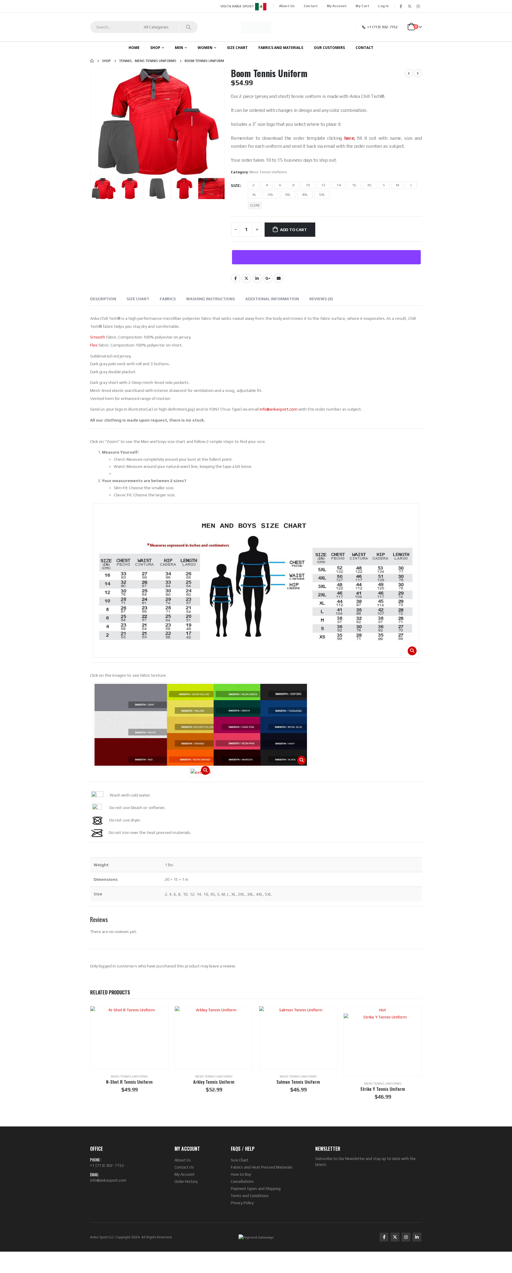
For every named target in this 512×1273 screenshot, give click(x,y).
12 (323, 185)
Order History (186, 1181)
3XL (288, 195)
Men (179, 47)
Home (134, 47)
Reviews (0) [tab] (321, 299)
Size (235, 185)
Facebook (235, 278)
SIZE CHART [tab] (138, 299)
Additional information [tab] (272, 299)
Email (278, 278)
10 (308, 185)
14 (339, 185)
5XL (322, 195)
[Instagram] (418, 6)
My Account (337, 6)
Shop (155, 47)
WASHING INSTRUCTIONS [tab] (210, 299)
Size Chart (239, 1160)
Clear (255, 205)
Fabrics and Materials (280, 47)
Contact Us (184, 1167)
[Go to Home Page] (92, 60)
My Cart (362, 6)
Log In (383, 6)
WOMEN (205, 47)
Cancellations (242, 1181)
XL (254, 195)
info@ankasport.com (278, 409)
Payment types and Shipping (256, 1188)
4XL (305, 195)
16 (354, 185)
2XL (270, 195)
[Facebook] (401, 6)
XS (369, 185)
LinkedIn (257, 278)
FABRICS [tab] (168, 299)
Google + (268, 278)
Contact (311, 6)
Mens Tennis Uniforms (268, 172)
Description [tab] (103, 299)
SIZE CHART (237, 47)
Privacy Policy (242, 1203)
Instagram (405, 1237)
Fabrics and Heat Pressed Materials (261, 1167)
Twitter (246, 278)
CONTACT (364, 47)
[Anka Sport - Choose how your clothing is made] (256, 27)
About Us (287, 6)
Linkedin (416, 1237)
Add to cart (293, 229)
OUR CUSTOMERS (329, 47)
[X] (409, 6)
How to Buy (241, 1174)
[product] (129, 1037)
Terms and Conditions (250, 1195)
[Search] (188, 27)
